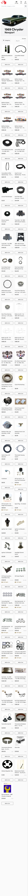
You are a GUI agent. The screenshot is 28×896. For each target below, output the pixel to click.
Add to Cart (7, 64)
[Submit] (25, 6)
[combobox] (14, 6)
